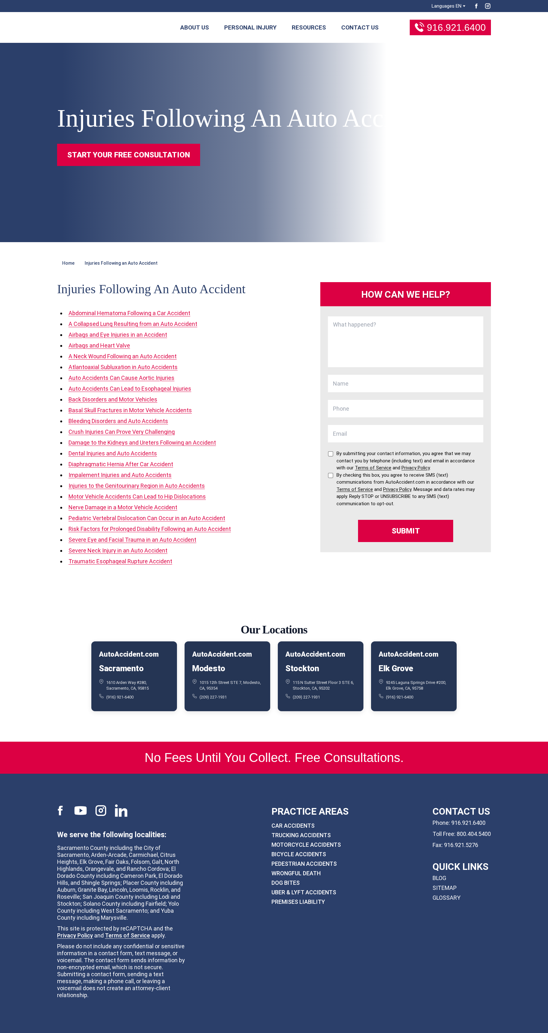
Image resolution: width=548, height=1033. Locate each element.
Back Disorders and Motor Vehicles (112, 399)
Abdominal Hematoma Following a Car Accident (129, 313)
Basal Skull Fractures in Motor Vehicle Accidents (130, 410)
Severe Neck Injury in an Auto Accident (117, 550)
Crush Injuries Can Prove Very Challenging (121, 431)
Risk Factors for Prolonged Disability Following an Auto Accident (149, 529)
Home (68, 263)
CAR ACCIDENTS (293, 825)
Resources (309, 27)
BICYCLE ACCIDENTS (298, 854)
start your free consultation (128, 154)
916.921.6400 (456, 27)
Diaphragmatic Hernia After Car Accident (120, 464)
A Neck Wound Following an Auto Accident (122, 356)
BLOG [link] (439, 878)
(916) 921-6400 (120, 697)
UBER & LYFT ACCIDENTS (303, 892)
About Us (194, 27)
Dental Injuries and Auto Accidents (112, 453)
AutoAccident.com (128, 654)
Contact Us (360, 27)
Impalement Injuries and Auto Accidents (120, 475)
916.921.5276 (461, 845)
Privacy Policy (75, 935)
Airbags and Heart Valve (99, 345)
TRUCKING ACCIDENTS (301, 835)
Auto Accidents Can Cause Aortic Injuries (121, 377)
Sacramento (121, 668)
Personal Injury (250, 27)
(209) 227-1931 (213, 697)
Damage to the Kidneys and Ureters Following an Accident (142, 442)
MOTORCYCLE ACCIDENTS (306, 844)
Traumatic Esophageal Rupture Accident (120, 561)
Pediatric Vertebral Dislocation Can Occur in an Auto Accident (146, 518)
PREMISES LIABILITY (298, 901)
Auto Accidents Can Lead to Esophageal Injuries (129, 388)
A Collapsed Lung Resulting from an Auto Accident (132, 324)
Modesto (208, 668)
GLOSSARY (446, 897)
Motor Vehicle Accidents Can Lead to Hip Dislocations (137, 496)
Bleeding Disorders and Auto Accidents (118, 421)
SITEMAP (445, 887)
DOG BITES (285, 882)
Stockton (302, 668)
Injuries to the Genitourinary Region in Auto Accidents (136, 485)
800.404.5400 (474, 834)
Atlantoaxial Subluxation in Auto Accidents (123, 367)
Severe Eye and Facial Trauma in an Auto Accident (132, 539)
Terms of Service (127, 935)
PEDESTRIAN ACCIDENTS (304, 863)
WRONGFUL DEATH (296, 873)
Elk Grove (396, 668)
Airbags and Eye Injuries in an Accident (117, 334)
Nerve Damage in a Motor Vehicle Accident (122, 507)
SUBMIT (406, 530)
